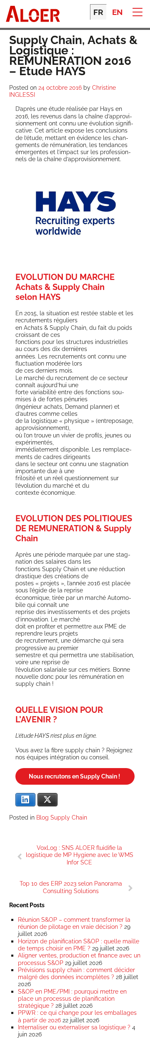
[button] (137, 11)
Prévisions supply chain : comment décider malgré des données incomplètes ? (76, 973)
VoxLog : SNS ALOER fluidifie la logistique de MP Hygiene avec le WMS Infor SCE (79, 855)
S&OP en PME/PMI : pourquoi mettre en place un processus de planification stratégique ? (72, 998)
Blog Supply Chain (61, 817)
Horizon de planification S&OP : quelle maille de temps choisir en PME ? (78, 945)
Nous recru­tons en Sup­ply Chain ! (75, 776)
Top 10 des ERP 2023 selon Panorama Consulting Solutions (71, 887)
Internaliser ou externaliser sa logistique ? (74, 1027)
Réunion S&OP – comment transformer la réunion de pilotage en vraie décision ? (74, 923)
